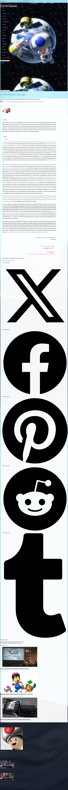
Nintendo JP (54, 239)
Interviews (4, 85)
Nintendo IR (4, 76)
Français (3, 88)
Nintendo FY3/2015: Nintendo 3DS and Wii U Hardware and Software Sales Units (15, 719)
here (37, 254)
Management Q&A (8, 258)
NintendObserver (8, 6)
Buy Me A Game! (39, 753)
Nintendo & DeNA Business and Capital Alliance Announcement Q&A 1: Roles (14, 668)
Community (4, 69)
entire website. (15, 753)
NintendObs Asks (5, 87)
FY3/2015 (3, 258)
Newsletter (4, 68)
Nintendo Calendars (5, 72)
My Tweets (2, 757)
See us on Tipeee (3, 724)
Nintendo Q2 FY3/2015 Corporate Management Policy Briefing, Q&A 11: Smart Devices (16, 694)
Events (3, 84)
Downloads (4, 73)
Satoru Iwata (22, 258)
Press (3, 77)
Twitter (3, 80)
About (3, 66)
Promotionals (4, 83)
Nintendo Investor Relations (15, 258)
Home (3, 65)
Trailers (3, 81)
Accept (2, 787)
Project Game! (4, 70)
